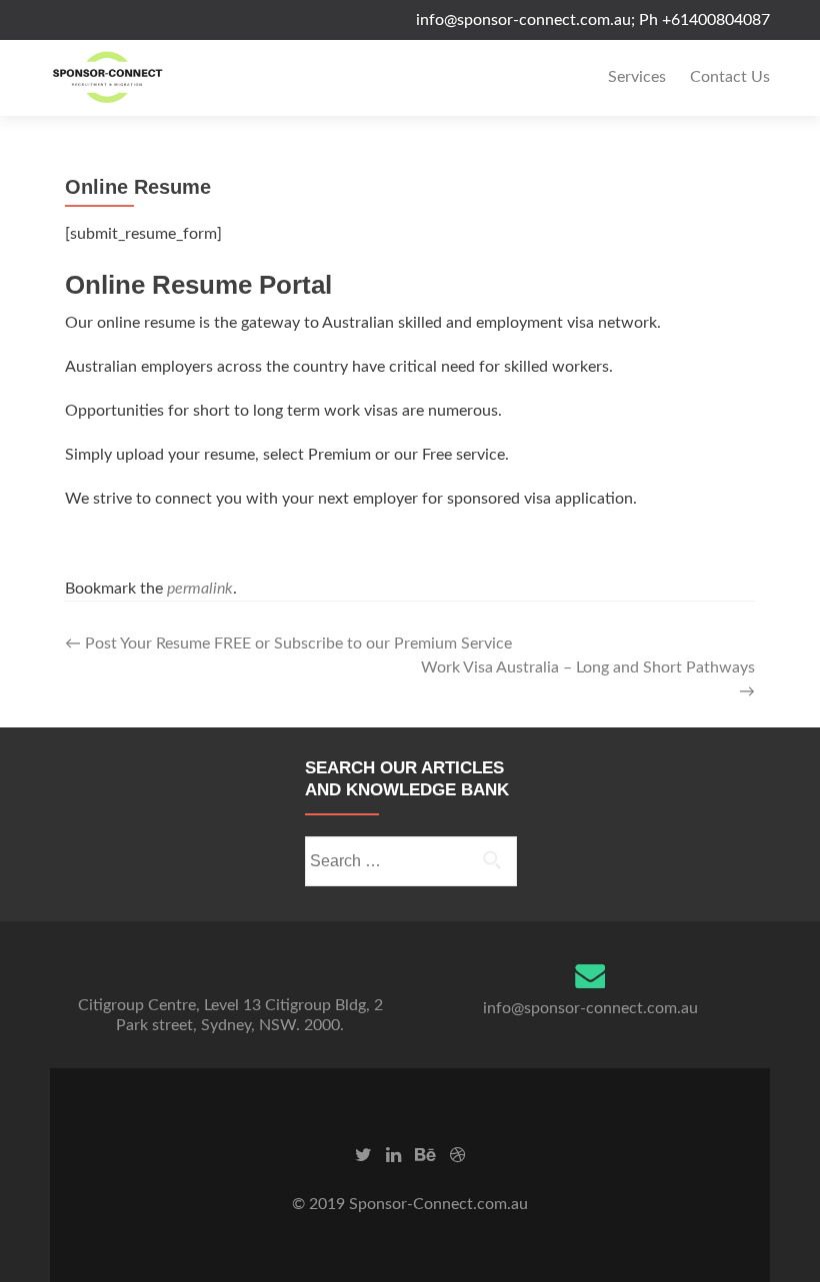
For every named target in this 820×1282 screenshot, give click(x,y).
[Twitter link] (363, 1155)
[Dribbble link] (457, 1155)
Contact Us (730, 77)
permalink (200, 589)
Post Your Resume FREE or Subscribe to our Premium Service (288, 643)
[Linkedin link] (393, 1155)
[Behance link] (425, 1155)
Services (637, 77)
